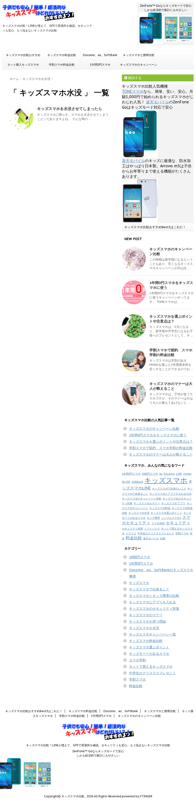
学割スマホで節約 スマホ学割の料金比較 (170, 352)
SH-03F (126, 481)
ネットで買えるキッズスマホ (151, 666)
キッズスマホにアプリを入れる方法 (170, 493)
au (161, 473)
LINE (179, 473)
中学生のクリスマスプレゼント (155, 533)
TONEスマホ (132, 91)
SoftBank (137, 481)
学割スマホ (182, 533)
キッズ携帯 (153, 518)
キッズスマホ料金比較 (61, 55)
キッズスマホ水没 (138, 513)
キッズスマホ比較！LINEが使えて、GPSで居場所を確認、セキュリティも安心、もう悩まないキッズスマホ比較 (98, 745)
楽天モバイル (157, 102)
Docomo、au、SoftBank (100, 55)
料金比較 (134, 538)
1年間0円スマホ (100, 64)
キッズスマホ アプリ (173, 503)
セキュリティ (178, 522)
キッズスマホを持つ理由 (147, 621)
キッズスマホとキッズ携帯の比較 (154, 596)
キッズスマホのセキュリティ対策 (154, 608)
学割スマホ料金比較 (62, 64)
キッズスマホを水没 (144, 628)
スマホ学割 (158, 523)
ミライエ (131, 533)
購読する (134, 78)
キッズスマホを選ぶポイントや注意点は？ (170, 318)
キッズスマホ (165, 480)
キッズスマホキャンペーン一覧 (152, 634)
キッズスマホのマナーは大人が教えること (170, 386)
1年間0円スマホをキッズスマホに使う (157, 435)
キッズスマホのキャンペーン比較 (138, 66)
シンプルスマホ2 (171, 518)
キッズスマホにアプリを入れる (152, 602)
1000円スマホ (150, 473)
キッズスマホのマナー (147, 503)
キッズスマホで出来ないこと (169, 488)
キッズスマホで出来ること (149, 589)
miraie (187, 473)
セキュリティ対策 (132, 528)
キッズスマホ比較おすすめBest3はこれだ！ (23, 56)
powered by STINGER (137, 796)
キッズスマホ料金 (159, 508)
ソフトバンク (152, 528)
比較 (162, 538)
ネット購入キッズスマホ (23, 64)
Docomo (169, 473)
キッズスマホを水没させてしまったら (69, 108)
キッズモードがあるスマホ (149, 654)
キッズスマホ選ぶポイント (166, 513)
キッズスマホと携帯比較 (138, 55)
